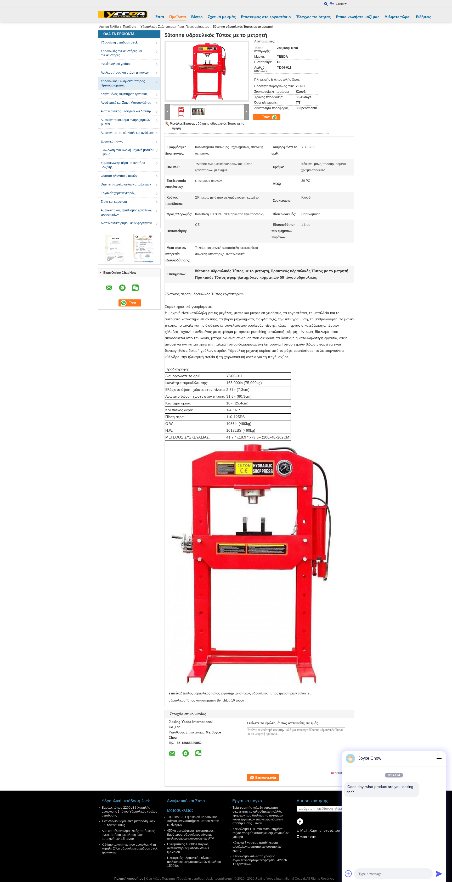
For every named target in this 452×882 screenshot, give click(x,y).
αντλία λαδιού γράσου (116, 64)
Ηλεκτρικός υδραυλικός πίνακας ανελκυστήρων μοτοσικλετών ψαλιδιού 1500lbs (194, 862)
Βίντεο (197, 17)
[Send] (439, 873)
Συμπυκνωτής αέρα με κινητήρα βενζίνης (123, 165)
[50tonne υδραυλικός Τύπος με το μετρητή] (207, 71)
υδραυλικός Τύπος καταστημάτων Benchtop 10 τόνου (206, 700)
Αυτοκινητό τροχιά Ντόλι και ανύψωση (128, 133)
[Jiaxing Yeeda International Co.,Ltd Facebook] (300, 822)
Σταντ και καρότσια (114, 202)
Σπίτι (159, 17)
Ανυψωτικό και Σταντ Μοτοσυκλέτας (126, 103)
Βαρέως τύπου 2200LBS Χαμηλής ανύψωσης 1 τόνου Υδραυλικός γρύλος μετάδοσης (129, 811)
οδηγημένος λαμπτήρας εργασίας (124, 94)
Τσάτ (266, 117)
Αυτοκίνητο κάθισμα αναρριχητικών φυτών (125, 122)
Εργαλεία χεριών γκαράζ (117, 193)
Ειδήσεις (423, 17)
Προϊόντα (177, 17)
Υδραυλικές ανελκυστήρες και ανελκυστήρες (121, 53)
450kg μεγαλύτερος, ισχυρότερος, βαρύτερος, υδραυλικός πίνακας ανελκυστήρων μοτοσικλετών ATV (190, 834)
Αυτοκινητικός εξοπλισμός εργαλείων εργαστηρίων (126, 212)
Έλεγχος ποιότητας (313, 17)
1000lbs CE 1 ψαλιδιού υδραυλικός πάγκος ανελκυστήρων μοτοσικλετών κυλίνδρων (193, 821)
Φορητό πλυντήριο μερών (119, 176)
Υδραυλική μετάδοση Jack (119, 42)
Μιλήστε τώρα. (398, 17)
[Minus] (439, 758)
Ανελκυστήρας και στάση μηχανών (125, 72)
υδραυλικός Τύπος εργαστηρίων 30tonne (280, 693)
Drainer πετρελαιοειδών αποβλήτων (126, 184)
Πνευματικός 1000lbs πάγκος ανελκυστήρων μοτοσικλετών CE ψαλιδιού (190, 848)
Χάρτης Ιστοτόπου (324, 830)
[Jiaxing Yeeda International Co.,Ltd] (122, 14)
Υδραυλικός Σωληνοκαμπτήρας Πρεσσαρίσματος (174, 27)
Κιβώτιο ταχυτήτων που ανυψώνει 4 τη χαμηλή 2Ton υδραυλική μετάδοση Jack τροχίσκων (129, 848)
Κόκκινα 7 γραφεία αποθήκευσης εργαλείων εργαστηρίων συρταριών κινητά (257, 846)
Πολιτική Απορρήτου (128, 878)
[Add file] (348, 873)
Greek (340, 4)
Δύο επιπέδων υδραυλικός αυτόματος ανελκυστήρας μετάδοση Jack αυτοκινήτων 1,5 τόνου (128, 835)
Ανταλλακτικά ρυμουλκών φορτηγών (126, 223)
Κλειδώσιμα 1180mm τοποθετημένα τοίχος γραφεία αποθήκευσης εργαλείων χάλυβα (261, 833)
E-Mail (302, 830)
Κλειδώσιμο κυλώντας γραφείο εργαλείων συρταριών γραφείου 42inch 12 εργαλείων (260, 860)
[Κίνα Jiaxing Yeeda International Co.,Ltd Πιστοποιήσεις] (115, 248)
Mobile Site (308, 837)
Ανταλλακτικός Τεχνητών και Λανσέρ (126, 111)
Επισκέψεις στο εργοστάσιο (266, 17)
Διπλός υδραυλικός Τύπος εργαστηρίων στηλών (216, 693)
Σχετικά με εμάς (222, 17)
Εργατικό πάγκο (112, 141)
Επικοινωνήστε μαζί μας (357, 17)
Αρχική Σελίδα (109, 27)
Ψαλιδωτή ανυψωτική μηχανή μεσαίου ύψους (127, 152)
